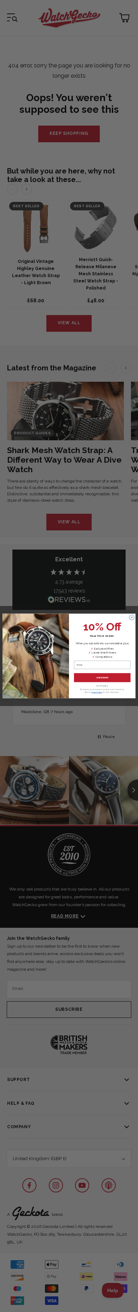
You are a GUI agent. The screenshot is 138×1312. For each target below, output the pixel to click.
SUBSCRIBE (102, 677)
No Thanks (102, 686)
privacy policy (96, 692)
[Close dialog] (131, 617)
